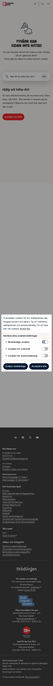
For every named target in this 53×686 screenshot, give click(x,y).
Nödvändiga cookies (18, 342)
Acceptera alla (39, 366)
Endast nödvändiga (16, 366)
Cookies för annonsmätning (22, 356)
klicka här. (25, 329)
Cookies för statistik (18, 349)
